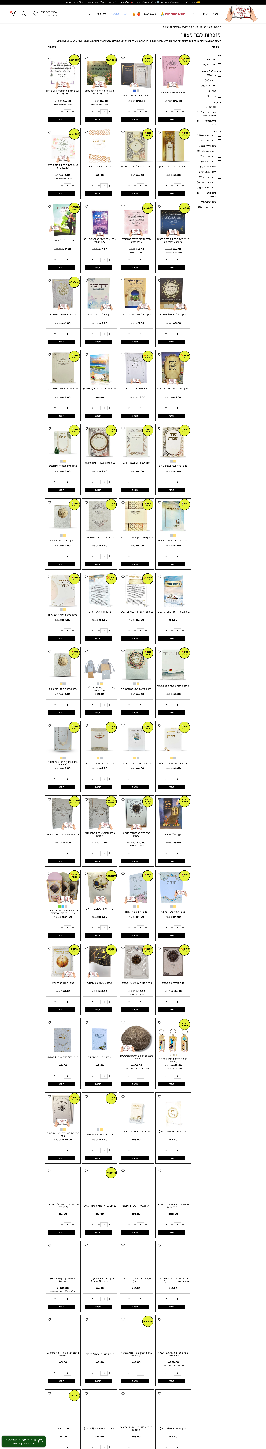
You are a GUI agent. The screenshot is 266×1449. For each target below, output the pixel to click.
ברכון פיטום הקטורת (206, 195)
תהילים (211, 75)
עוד (88, 14)
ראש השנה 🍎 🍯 (144, 14)
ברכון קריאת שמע (207, 145)
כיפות (212, 91)
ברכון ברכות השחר (206, 140)
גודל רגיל (211, 107)
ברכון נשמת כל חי (207, 172)
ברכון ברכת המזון (206, 135)
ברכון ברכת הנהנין (206, 187)
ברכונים (210, 80)
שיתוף (51, 47)
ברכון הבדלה (208, 161)
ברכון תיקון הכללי (206, 151)
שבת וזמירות (208, 85)
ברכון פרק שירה (207, 177)
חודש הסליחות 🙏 (172, 14)
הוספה (172, 119)
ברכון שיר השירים (207, 207)
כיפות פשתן (209, 64)
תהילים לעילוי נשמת (206, 123)
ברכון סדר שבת (208, 156)
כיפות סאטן (210, 59)
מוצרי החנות (199, 14)
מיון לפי (215, 47)
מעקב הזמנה (118, 14)
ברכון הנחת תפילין (207, 202)
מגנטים (211, 96)
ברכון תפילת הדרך (206, 182)
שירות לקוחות (52, 15)
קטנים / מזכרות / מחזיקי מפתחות (206, 114)
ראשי (216, 14)
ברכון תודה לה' (208, 166)
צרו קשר (100, 14)
